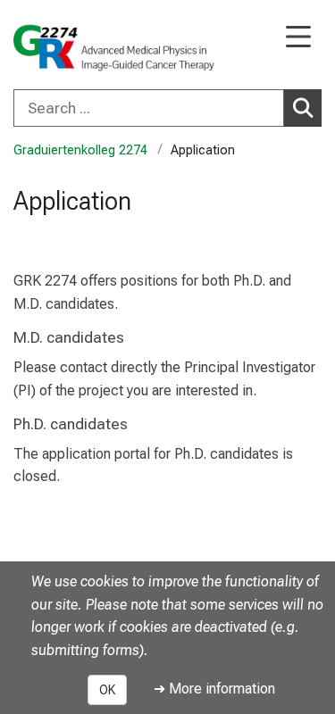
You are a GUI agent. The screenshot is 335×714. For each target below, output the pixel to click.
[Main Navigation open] (298, 38)
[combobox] (167, 108)
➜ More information (214, 688)
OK (107, 690)
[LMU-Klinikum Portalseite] (75, 46)
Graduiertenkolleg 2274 (80, 150)
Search (303, 108)
